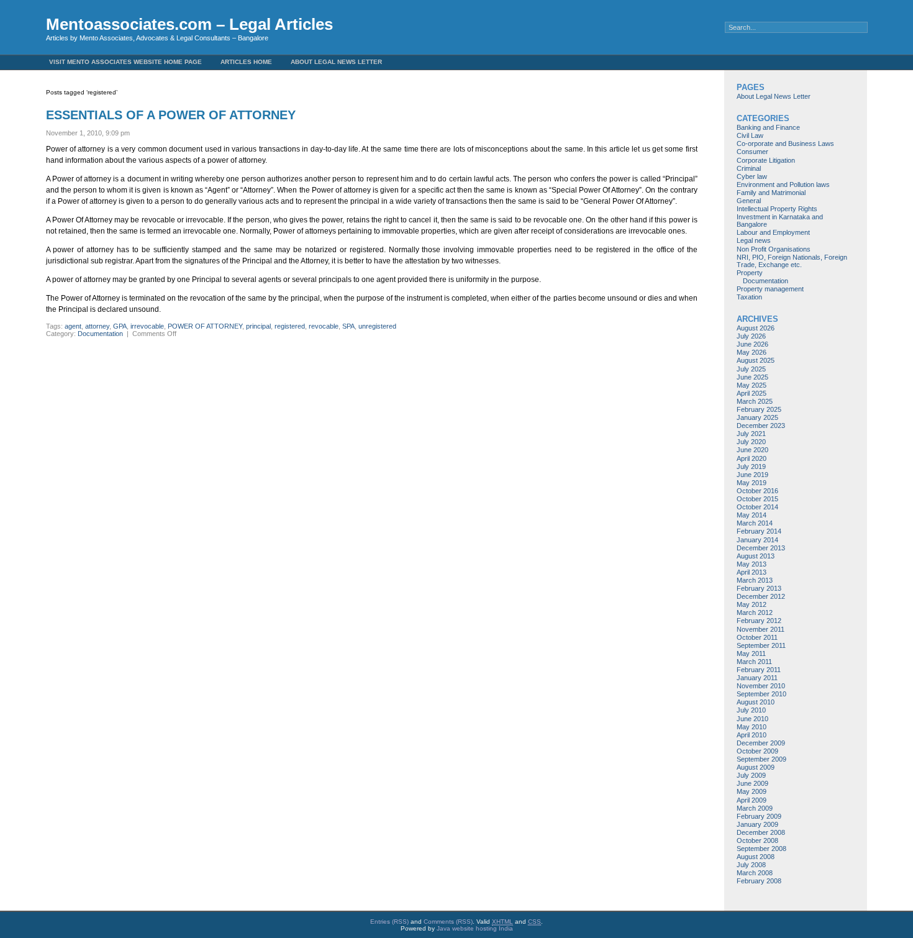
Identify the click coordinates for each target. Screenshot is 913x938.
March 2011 (754, 661)
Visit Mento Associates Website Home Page (125, 61)
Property (750, 272)
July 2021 (751, 433)
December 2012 (761, 596)
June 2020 (752, 449)
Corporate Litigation (766, 160)
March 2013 (755, 580)
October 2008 (757, 840)
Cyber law (752, 176)
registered (290, 326)
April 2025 (751, 393)
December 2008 (761, 832)
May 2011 (751, 653)
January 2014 (757, 540)
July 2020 (751, 441)
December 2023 (761, 425)
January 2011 (757, 677)
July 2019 (751, 466)
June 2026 (752, 344)
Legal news (754, 240)
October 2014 (757, 507)
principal (258, 326)
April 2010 (751, 735)
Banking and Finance (768, 127)
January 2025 (757, 417)
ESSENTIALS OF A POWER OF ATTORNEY (171, 115)
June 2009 (752, 783)
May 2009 (751, 791)
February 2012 (759, 620)
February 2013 (759, 588)
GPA (120, 326)
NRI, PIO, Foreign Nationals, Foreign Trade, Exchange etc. (792, 260)
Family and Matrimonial (771, 192)
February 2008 (759, 881)
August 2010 (755, 702)
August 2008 (755, 856)
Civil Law (750, 135)
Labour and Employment (773, 232)
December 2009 (761, 743)
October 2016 (757, 490)
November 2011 (760, 629)
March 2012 (755, 612)
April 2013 (751, 572)
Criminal (749, 168)
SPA (348, 326)
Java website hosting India (475, 928)
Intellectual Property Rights (777, 208)
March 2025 (755, 401)
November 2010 (761, 686)
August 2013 (755, 556)
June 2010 (752, 718)
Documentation (100, 333)
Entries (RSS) (389, 921)
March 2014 (755, 523)
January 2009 (757, 824)
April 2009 (751, 800)
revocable (323, 326)
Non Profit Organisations (774, 249)
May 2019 (751, 482)
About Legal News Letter (336, 61)
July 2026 (751, 336)
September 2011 (761, 645)
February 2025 (759, 409)
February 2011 (759, 669)
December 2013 (761, 548)
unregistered (377, 326)
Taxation (749, 297)
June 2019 (752, 474)
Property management (770, 289)
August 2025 (755, 360)
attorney (97, 326)
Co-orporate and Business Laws (785, 143)
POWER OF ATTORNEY (205, 326)
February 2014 (759, 531)
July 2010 (751, 710)
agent (73, 326)
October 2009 (757, 751)
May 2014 (751, 515)
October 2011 (757, 637)
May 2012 (751, 604)
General (749, 200)
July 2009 (751, 775)
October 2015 (757, 499)
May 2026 (751, 352)
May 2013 (751, 564)
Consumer (752, 151)
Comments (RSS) (448, 921)
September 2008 (761, 848)
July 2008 (751, 864)
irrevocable (147, 326)
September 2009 (761, 759)
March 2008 (755, 873)
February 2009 (759, 816)
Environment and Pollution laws (783, 184)
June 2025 (752, 377)
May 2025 (751, 385)
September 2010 (761, 694)
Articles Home (246, 61)
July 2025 (751, 369)
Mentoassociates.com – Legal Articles (189, 24)
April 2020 (751, 458)
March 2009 (755, 808)
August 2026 (755, 328)
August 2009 (755, 767)
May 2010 (751, 727)
